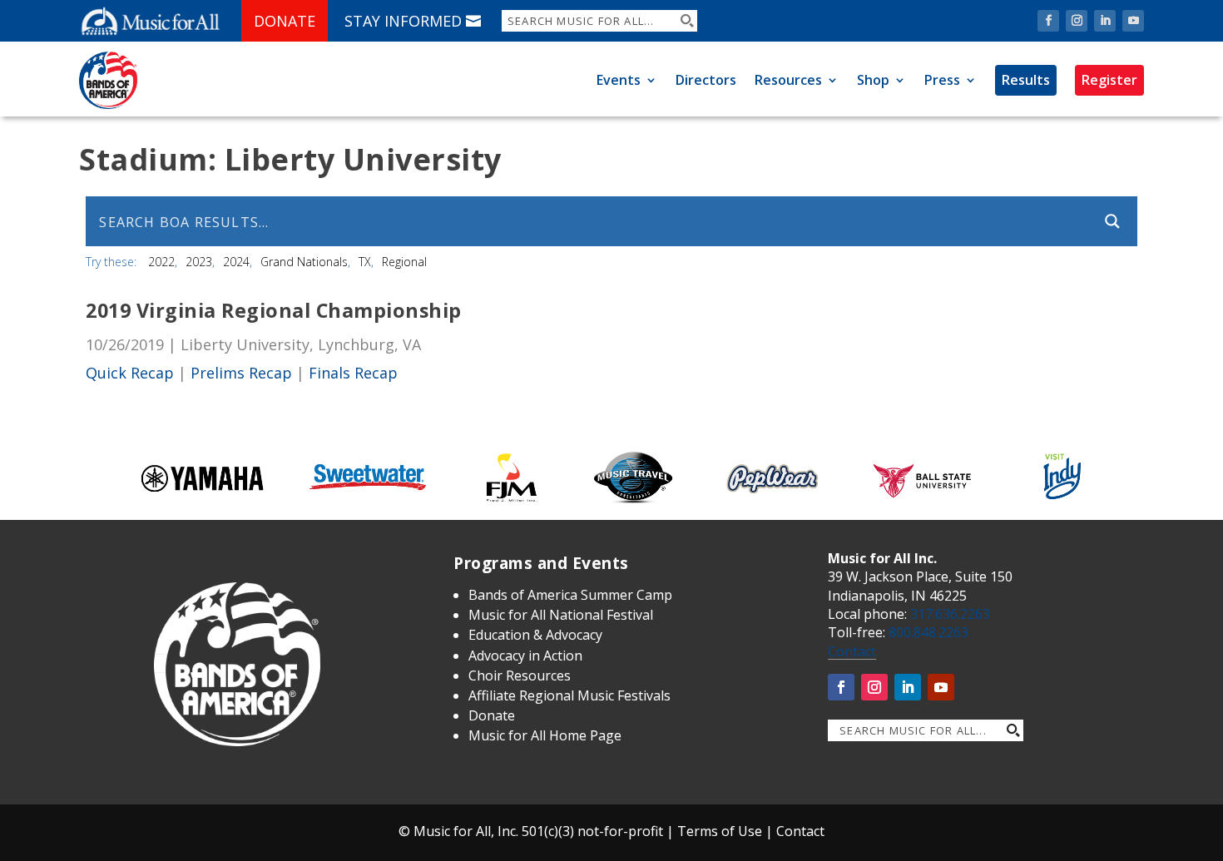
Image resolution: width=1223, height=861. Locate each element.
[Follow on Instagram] (1076, 21)
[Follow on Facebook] (1048, 21)
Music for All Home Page (544, 735)
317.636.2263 (950, 614)
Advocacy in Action (525, 655)
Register (1109, 80)
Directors (706, 80)
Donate (284, 21)
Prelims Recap (241, 373)
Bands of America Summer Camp (570, 595)
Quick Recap (130, 373)
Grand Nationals (304, 262)
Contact (852, 651)
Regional (404, 262)
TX (365, 262)
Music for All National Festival (560, 615)
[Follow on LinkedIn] (1105, 21)
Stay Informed (403, 21)
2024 (236, 262)
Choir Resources (519, 675)
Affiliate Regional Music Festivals (569, 695)
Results (1026, 80)
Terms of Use (719, 831)
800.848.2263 (928, 632)
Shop (873, 80)
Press (942, 80)
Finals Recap (353, 373)
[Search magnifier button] (686, 20)
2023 (199, 262)
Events (619, 80)
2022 (161, 262)
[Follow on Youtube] (1133, 21)
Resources (788, 80)
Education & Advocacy (535, 635)
